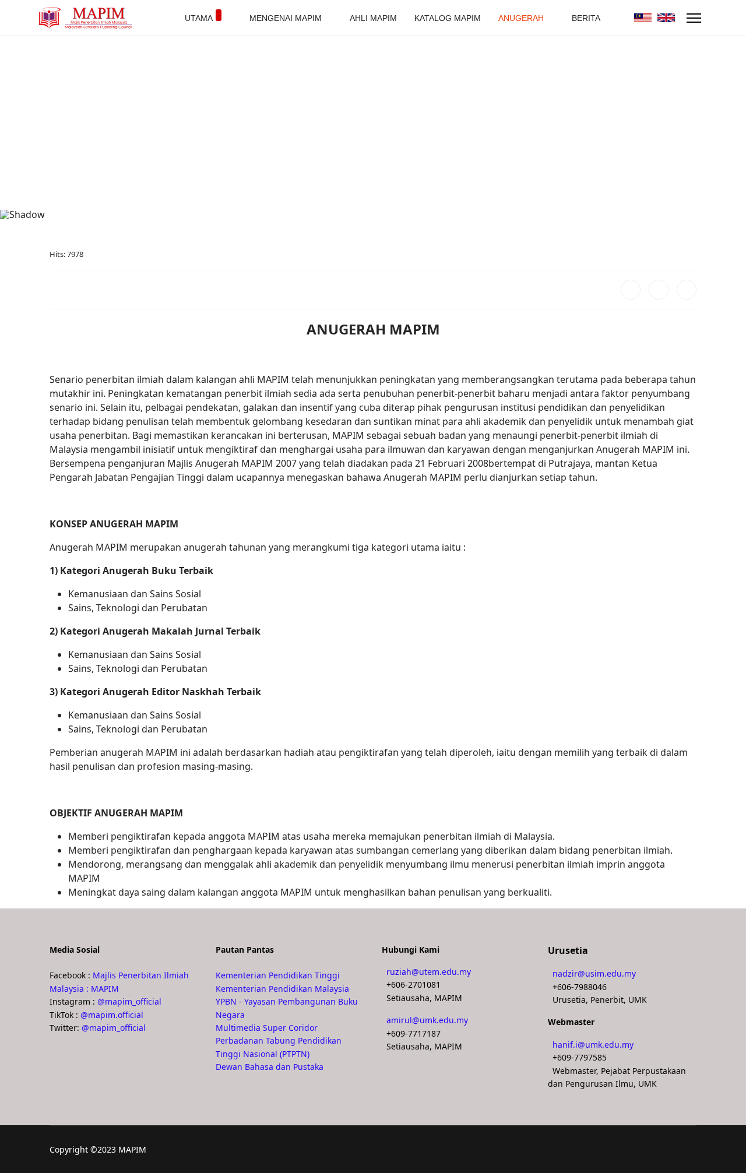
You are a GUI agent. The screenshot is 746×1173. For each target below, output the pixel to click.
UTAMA (199, 18)
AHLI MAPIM (373, 18)
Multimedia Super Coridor (267, 1027)
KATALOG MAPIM (447, 18)
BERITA (586, 18)
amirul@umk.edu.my (427, 1020)
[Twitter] (658, 290)
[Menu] (694, 18)
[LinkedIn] (686, 290)
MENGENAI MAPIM (285, 18)
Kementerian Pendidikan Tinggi (278, 975)
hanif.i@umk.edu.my (593, 1044)
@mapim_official (129, 1001)
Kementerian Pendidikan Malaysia (282, 988)
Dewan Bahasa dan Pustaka (269, 1066)
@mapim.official (111, 1014)
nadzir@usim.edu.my (594, 973)
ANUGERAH (521, 18)
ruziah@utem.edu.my (428, 971)
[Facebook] (631, 290)
